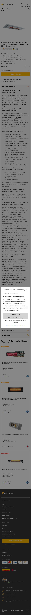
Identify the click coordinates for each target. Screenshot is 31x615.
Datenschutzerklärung (12, 325)
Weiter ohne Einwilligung (15, 318)
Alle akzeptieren (15, 314)
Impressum (22, 325)
